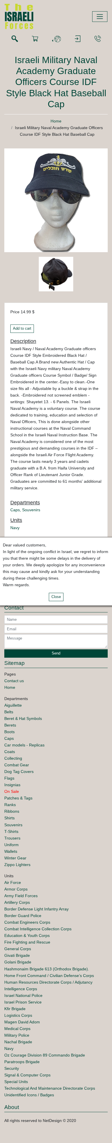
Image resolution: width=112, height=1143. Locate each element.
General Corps (17, 948)
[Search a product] (14, 39)
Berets (10, 725)
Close (56, 597)
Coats (9, 751)
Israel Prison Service (23, 1002)
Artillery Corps (17, 902)
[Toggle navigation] (99, 16)
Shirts (9, 818)
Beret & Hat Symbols (23, 718)
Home (56, 121)
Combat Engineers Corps (27, 922)
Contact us (14, 680)
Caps (15, 510)
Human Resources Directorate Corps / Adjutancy (48, 982)
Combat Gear (16, 765)
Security (11, 1068)
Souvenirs (31, 510)
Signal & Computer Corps (27, 1075)
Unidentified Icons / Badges (29, 1095)
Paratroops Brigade (22, 1061)
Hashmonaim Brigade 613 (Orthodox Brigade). (46, 969)
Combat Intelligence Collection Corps (38, 929)
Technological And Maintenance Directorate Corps (49, 1088)
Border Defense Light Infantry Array (36, 909)
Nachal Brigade (18, 1042)
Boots (9, 731)
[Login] (77, 39)
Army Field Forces (21, 895)
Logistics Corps (18, 1015)
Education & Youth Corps (27, 935)
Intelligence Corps (20, 989)
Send (56, 653)
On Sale (11, 791)
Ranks (10, 804)
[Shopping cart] (35, 39)
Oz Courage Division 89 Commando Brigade (44, 1055)
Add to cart (22, 329)
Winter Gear (15, 858)
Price (15, 312)
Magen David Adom (22, 1022)
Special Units (16, 1081)
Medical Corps (17, 1028)
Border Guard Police (22, 915)
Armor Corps (16, 889)
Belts (8, 712)
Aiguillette (13, 705)
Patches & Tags (18, 798)
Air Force (12, 882)
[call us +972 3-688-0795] (97, 39)
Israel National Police (23, 995)
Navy (15, 527)
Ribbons (11, 811)
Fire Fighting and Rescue (27, 942)
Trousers (12, 838)
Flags (9, 778)
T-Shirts (11, 831)
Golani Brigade (17, 962)
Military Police (16, 1035)
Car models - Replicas (24, 745)
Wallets (10, 851)
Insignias (12, 784)
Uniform (11, 844)
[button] (56, 39)
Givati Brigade (17, 955)
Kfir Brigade (15, 1008)
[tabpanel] (56, 275)
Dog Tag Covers (19, 771)
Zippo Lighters (17, 864)
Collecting (13, 758)
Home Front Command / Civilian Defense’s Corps (49, 975)
